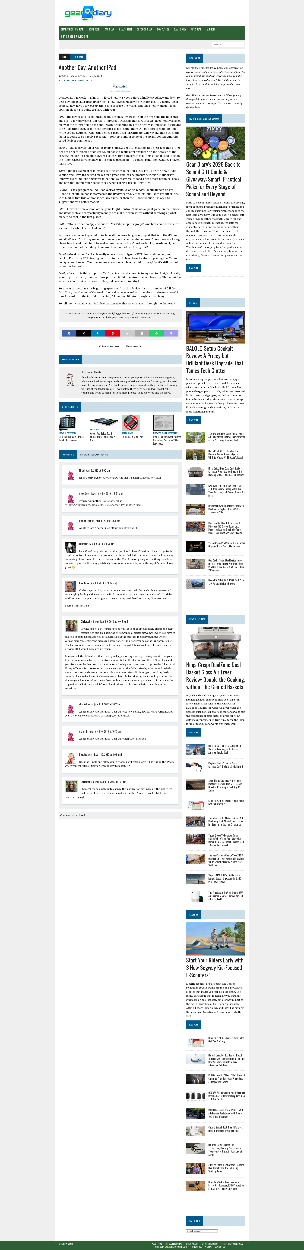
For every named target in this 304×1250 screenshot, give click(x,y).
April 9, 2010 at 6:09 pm (108, 521)
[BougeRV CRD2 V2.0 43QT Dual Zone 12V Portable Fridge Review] (195, 587)
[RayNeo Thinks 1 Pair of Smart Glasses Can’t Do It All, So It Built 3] (195, 770)
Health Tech (125, 29)
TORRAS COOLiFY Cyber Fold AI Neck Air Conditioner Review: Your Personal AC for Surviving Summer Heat (226, 437)
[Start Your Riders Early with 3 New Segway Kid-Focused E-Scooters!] (215, 953)
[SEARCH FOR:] (228, 44)
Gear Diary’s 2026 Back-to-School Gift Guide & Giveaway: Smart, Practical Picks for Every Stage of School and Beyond (214, 179)
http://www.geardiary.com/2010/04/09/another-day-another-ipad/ (103, 505)
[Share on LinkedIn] (98, 333)
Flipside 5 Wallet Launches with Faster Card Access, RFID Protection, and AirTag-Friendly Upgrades (226, 1185)
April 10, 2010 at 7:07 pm (113, 782)
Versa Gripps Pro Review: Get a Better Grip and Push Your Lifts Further (226, 544)
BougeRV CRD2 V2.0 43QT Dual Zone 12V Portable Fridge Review (226, 582)
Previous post (110, 346)
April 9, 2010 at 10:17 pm (103, 583)
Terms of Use (196, 1246)
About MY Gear (79, 76)
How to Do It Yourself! (165, 433)
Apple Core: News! (87, 493)
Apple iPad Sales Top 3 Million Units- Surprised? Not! (102, 437)
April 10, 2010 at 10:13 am (108, 731)
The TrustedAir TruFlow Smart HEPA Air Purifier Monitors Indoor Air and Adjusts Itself (225, 896)
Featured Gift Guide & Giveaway (204, 118)
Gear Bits (193, 914)
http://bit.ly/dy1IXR (118, 715)
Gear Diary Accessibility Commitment (171, 1246)
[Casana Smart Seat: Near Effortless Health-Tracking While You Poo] (195, 1134)
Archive (208, 1246)
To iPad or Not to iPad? (133, 437)
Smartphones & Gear (72, 29)
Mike (81, 470)
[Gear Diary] (88, 13)
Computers (163, 29)
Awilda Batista (86, 731)
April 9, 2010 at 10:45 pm (114, 621)
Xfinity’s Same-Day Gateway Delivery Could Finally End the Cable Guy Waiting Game (226, 1168)
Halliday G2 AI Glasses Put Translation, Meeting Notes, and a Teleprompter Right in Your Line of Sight (225, 1149)
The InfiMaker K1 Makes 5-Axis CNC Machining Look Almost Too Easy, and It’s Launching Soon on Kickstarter (226, 821)
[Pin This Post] (112, 333)
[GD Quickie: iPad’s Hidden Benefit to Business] (67, 428)
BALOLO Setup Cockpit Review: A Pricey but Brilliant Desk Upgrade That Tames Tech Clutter (214, 359)
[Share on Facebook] (69, 333)
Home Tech (94, 29)
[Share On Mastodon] (171, 333)
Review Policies (192, 1243)
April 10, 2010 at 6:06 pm (108, 754)
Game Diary (180, 29)
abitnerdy (83, 544)
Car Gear (109, 29)
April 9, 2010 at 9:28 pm (102, 544)
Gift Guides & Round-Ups (74, 36)
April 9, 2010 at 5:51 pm (110, 493)
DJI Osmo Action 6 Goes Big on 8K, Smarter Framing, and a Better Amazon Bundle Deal (225, 749)
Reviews (193, 302)
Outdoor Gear (144, 29)
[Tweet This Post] (83, 333)
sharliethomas (86, 704)
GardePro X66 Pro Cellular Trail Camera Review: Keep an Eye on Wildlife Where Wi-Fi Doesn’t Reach (225, 454)
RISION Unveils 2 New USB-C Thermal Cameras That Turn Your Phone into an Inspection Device (226, 1078)
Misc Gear (196, 29)
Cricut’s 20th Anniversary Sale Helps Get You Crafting (226, 802)
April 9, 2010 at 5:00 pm (98, 470)
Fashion (210, 29)
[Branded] (120, 86)
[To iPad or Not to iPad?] (131, 428)
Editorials (96, 429)
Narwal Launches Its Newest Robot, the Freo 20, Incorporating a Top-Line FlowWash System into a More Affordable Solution (226, 1060)
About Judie (157, 1243)
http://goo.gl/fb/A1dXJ (147, 477)
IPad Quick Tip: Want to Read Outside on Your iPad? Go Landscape (167, 440)
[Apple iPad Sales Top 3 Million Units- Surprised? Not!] (104, 425)
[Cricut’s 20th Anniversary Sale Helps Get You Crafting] (195, 807)
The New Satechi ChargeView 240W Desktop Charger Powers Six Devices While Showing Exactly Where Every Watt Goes (226, 860)
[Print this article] (142, 333)
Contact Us (220, 1246)
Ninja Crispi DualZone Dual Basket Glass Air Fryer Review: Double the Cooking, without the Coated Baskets (226, 472)
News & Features (67, 433)
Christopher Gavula (81, 80)
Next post (132, 346)
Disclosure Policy (210, 1243)
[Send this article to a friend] (127, 333)
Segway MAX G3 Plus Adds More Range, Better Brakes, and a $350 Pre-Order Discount (224, 878)
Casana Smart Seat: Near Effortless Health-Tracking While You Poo (225, 1129)
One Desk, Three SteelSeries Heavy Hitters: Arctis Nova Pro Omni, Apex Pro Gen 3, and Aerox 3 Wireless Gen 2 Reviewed (226, 565)
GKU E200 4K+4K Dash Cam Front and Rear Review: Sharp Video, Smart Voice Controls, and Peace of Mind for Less (226, 491)
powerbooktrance (124, 91)
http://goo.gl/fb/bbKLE (124, 528)
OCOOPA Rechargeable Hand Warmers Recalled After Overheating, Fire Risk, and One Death (226, 1096)
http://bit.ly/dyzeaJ (135, 738)
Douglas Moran (86, 754)
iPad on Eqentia (86, 521)
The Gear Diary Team (173, 1243)
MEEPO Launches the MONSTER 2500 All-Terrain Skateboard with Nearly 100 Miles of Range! (226, 1113)
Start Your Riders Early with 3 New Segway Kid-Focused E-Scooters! (215, 967)
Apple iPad (96, 76)
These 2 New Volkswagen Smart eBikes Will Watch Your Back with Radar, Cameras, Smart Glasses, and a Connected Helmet (226, 840)
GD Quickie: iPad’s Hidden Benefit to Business (71, 438)
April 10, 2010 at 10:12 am (108, 704)
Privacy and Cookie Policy (232, 1243)
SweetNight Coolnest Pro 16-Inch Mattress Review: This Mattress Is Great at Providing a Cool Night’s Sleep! (225, 785)
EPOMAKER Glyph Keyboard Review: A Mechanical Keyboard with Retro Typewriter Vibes (226, 509)
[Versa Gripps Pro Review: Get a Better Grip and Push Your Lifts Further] (195, 550)
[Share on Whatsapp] (156, 333)
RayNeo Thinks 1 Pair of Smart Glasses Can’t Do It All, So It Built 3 (225, 764)
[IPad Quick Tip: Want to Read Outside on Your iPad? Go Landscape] (163, 428)
